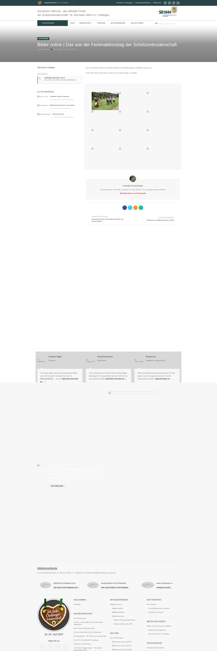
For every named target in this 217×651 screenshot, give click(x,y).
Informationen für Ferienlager (158, 634)
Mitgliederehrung (118, 616)
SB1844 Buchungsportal (157, 630)
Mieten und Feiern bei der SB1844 (159, 626)
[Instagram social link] (173, 3)
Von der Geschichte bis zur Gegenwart (87, 632)
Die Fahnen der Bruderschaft (84, 628)
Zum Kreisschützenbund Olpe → (66, 587)
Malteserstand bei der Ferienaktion (62, 105)
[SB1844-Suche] (72, 3)
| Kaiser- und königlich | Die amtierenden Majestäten (88, 623)
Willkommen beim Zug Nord (122, 642)
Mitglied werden (117, 608)
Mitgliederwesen (116, 604)
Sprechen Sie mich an (116, 379)
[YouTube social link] (178, 3)
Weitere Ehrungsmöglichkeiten (124, 620)
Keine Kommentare (67, 99)
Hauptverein (43, 38)
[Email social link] (169, 3)
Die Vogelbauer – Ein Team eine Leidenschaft (90, 636)
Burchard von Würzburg (82, 644)
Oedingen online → (164, 587)
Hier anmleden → (58, 486)
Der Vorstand (151, 604)
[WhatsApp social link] (141, 207)
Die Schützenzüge (116, 638)
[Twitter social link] (130, 207)
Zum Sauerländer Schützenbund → (115, 587)
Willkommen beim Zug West (122, 649)
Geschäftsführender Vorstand (158, 608)
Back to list (132, 219)
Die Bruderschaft (80, 618)
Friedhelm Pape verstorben (59, 96)
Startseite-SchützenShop (155, 648)
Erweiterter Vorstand (155, 612)
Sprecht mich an (163, 379)
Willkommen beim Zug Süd (121, 645)
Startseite (77, 604)
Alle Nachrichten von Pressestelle (133, 193)
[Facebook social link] (165, 3)
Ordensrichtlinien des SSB (123, 624)
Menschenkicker (58, 114)
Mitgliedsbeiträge (118, 612)
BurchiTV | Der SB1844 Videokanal (86, 640)
